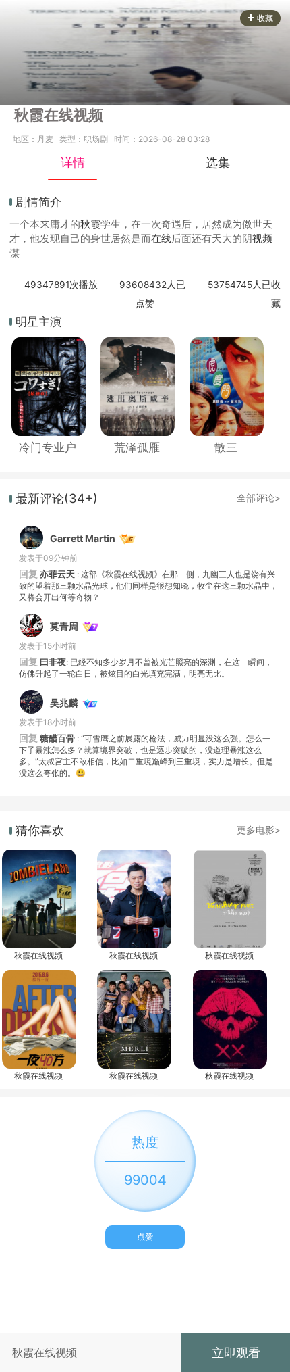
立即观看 (236, 1352)
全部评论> (259, 498)
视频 (262, 238)
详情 (73, 162)
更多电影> (259, 830)
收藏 (265, 18)
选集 (218, 162)
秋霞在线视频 (38, 955)
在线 (161, 238)
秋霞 (90, 224)
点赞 (145, 1236)
